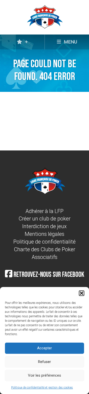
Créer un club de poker (44, 218)
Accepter (44, 348)
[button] (81, 293)
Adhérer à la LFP (44, 211)
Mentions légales (44, 234)
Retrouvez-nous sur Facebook (48, 274)
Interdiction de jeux (44, 226)
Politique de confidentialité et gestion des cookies (42, 387)
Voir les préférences (44, 375)
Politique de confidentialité (44, 242)
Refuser (44, 361)
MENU (70, 42)
